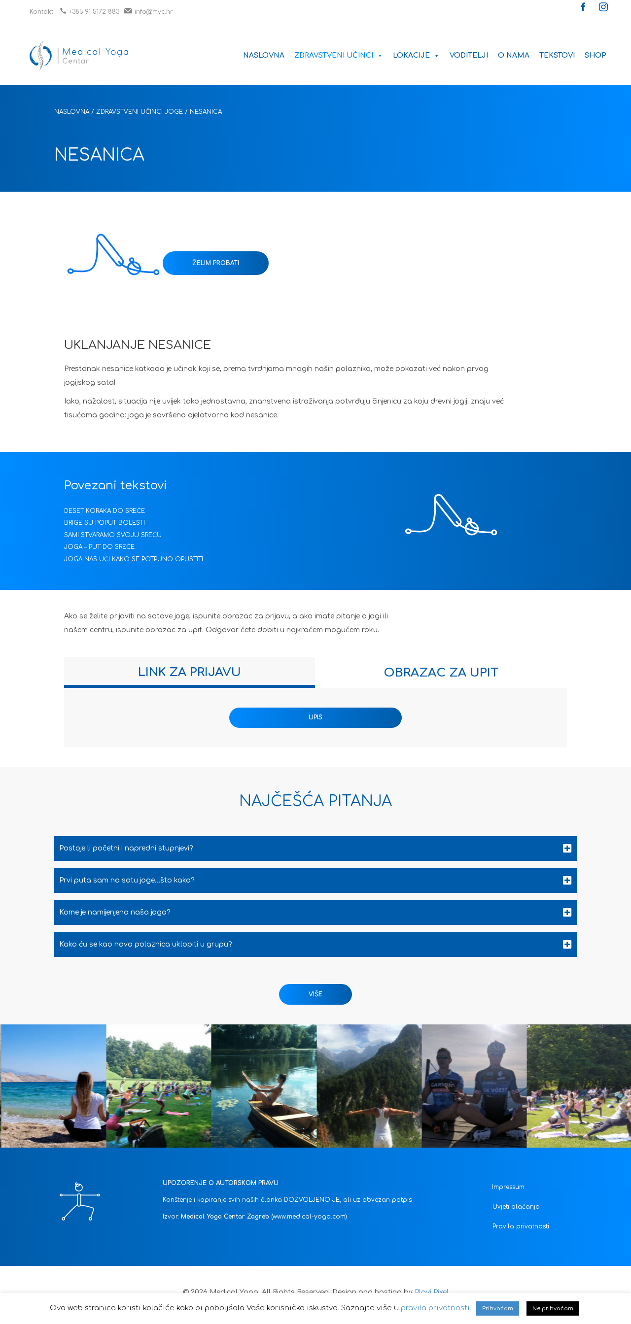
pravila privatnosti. (436, 1308)
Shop (595, 55)
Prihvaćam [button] (497, 1308)
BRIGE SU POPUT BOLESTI (104, 522)
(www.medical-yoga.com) (309, 1216)
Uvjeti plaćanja (516, 1206)
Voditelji (469, 55)
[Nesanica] (113, 260)
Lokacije (411, 55)
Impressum (508, 1187)
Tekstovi (557, 55)
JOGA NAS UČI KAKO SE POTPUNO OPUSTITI (133, 559)
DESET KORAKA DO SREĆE (104, 511)
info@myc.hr (154, 11)
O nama (513, 55)
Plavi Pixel (432, 1292)
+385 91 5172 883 (94, 11)
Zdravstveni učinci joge (139, 111)
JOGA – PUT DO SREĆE (99, 546)
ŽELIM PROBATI (215, 263)
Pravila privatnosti (520, 1226)
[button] (583, 8)
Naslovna (263, 55)
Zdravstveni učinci (333, 55)
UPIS (315, 717)
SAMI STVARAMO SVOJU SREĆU (113, 535)
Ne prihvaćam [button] (552, 1308)
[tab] (189, 672)
